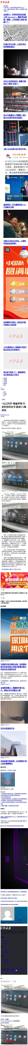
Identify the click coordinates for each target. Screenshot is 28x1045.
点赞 (15, 593)
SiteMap (5, 977)
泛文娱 (5, 406)
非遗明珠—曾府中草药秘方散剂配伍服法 (11, 824)
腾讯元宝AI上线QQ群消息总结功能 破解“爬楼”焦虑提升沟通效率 (12, 850)
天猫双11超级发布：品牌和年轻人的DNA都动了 (9, 922)
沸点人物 (5, 987)
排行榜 (5, 964)
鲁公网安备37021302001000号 (8, 995)
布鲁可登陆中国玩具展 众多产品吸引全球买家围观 (9, 928)
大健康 (5, 404)
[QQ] (2, 958)
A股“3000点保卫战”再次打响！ (15, 149)
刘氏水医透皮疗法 (7, 753)
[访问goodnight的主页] (8, 810)
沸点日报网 (12, 993)
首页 (4, 416)
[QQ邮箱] (4, 958)
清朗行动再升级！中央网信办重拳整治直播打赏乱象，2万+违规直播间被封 (14, 916)
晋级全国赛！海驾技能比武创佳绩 (10, 830)
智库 (4, 409)
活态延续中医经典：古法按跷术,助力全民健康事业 (14, 823)
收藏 (10, 593)
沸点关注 (5, 983)
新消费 (5, 402)
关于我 (5, 974)
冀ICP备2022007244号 (20, 993)
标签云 (5, 966)
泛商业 (5, 418)
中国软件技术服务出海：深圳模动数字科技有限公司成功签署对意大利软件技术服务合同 (13, 691)
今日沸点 (5, 5)
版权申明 (5, 976)
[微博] (1, 958)
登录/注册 (18, 944)
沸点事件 (5, 985)
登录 (3, 413)
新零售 (5, 407)
